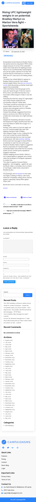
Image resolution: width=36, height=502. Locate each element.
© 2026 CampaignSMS (18, 499)
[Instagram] (17, 448)
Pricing (3, 459)
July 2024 (8, 392)
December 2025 (9, 357)
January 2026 (9, 355)
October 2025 (9, 362)
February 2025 (9, 379)
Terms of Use (5, 479)
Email (5, 262)
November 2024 (10, 385)
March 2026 (8, 351)
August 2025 (8, 366)
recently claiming (24, 139)
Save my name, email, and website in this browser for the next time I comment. (17, 277)
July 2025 (8, 368)
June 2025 (8, 370)
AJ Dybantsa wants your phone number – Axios (17, 307)
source (5, 188)
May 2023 (8, 418)
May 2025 (8, 372)
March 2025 (8, 377)
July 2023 (8, 414)
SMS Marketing (8, 55)
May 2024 (8, 396)
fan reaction (19, 173)
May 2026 (8, 346)
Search (6, 292)
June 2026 (8, 344)
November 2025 (9, 359)
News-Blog (5, 465)
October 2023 (9, 407)
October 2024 (9, 388)
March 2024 (8, 401)
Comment (6, 238)
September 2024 (10, 390)
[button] (23, 3)
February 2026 (9, 353)
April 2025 (8, 375)
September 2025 (10, 364)
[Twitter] (8, 448)
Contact (4, 462)
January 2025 (9, 381)
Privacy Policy (6, 476)
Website (6, 268)
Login (3, 468)
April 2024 (8, 398)
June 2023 (8, 416)
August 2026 (8, 340)
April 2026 (8, 349)
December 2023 (10, 403)
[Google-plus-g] (13, 448)
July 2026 (8, 342)
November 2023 (10, 405)
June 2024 (8, 394)
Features (4, 456)
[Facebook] (3, 448)
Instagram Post (7, 172)
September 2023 (10, 409)
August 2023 (8, 411)
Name (5, 256)
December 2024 (10, 383)
